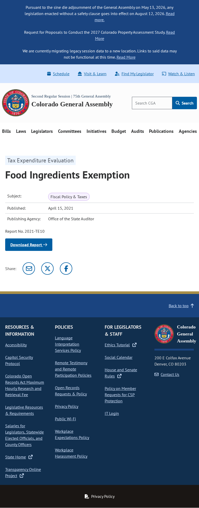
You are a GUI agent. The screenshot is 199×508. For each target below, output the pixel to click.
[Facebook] (66, 268)
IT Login (112, 413)
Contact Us (170, 374)
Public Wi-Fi (65, 418)
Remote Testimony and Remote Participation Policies (73, 369)
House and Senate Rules (121, 373)
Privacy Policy (66, 406)
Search (187, 103)
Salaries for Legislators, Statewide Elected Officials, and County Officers (24, 435)
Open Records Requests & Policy (71, 390)
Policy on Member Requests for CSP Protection (120, 394)
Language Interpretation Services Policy (68, 344)
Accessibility (16, 344)
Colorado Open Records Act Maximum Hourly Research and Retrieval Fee (24, 385)
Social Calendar (118, 357)
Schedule (61, 73)
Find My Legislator (138, 73)
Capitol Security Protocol (19, 360)
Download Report (26, 244)
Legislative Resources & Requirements (24, 410)
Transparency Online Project (23, 472)
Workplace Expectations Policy (72, 434)
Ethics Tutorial (117, 344)
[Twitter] (47, 268)
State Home (15, 456)
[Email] (29, 268)
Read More (126, 57)
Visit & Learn (95, 73)
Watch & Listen (181, 73)
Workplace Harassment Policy (71, 453)
